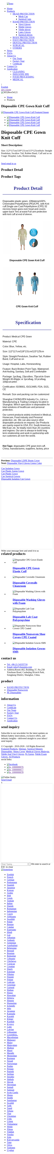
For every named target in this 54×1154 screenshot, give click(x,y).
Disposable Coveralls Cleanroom (25, 584)
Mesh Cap (23, 16)
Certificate (17, 63)
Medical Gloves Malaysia (37, 751)
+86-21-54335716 (17, 664)
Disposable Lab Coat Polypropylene (25, 618)
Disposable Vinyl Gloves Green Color (24, 463)
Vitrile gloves (24, 29)
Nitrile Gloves (24, 27)
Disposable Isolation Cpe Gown (15, 479)
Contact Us (12, 66)
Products (11, 11)
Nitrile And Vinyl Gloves (12, 754)
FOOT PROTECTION (23, 40)
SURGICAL (18, 45)
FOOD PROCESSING (23, 77)
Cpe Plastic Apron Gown (12, 471)
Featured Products (9, 749)
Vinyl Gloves (24, 24)
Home (10, 8)
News (9, 50)
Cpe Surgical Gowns (10, 476)
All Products (14, 757)
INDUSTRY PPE (21, 74)
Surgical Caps (24, 19)
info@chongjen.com (19, 667)
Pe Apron (29, 754)
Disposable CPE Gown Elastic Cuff (26, 570)
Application (12, 69)
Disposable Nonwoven (17, 690)
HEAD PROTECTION (24, 14)
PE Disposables (14, 692)
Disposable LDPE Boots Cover (25, 460)
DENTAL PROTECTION (25, 42)
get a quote (6, 89)
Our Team (17, 58)
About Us (11, 56)
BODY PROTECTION (24, 37)
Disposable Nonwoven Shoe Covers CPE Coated (29, 636)
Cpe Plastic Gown (9, 473)
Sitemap (22, 749)
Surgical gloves (25, 35)
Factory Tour (18, 61)
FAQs (9, 53)
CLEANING (19, 71)
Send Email (6, 780)
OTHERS (17, 48)
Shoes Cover (19, 751)
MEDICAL (18, 79)
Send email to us (8, 163)
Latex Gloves (24, 32)
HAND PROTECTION (24, 21)
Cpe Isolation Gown (10, 468)
